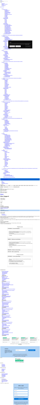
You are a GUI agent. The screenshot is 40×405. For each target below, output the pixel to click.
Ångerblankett (3, 376)
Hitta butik (3, 369)
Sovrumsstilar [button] (6, 115)
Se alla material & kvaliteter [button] (6, 94)
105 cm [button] (6, 42)
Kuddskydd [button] (6, 85)
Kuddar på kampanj (5, 74)
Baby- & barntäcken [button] (7, 57)
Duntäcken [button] (6, 51)
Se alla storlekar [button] (5, 23)
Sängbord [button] (6, 103)
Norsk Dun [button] (6, 164)
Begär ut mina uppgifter (5, 380)
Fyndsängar (4, 173)
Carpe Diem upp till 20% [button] (8, 28)
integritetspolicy (16, 356)
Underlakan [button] (6, 81)
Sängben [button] (6, 15)
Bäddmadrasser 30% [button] (7, 145)
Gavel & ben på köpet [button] (7, 24)
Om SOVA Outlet (5, 169)
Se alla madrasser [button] (5, 40)
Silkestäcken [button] (6, 53)
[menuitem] (22, 10)
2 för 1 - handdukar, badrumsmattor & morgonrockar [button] (11, 130)
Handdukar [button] (6, 120)
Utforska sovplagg (5, 111)
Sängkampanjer (5, 134)
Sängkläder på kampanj (6, 95)
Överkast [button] (6, 83)
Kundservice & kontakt (5, 373)
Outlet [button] (6, 170)
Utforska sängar (5, 9)
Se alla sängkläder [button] (5, 87)
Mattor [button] (6, 109)
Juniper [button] (6, 127)
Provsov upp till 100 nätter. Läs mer (6, 178)
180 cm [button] (6, 22)
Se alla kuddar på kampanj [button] (6, 76)
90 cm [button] (6, 19)
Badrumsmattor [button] (7, 122)
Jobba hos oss (3, 366)
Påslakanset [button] (6, 80)
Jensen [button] (6, 155)
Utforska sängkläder (5, 79)
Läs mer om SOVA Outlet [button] (6, 172)
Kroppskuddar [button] (7, 67)
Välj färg (1, 186)
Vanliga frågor (3, 375)
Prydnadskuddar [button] (7, 84)
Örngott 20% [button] (6, 97)
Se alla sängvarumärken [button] (6, 158)
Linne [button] (5, 91)
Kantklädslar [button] (6, 108)
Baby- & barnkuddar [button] (7, 69)
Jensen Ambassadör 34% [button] (8, 29)
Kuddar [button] (3, 62)
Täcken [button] (3, 50)
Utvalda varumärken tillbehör (7, 159)
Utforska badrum (5, 119)
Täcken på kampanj (5, 58)
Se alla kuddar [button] (5, 70)
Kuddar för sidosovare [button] (8, 72)
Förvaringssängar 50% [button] (8, 27)
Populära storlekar (5, 18)
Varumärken (3, 365)
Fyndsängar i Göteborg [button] (8, 32)
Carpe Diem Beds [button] (7, 152)
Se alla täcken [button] (5, 54)
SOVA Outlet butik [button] (7, 174)
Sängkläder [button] (3, 78)
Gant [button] (5, 161)
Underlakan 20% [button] (7, 98)
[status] (2, 212)
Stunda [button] (6, 165)
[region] (20, 44)
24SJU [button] (6, 151)
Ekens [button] (6, 153)
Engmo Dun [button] (6, 160)
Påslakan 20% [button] (6, 96)
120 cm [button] (6, 20)
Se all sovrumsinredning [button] (6, 110)
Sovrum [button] (3, 101)
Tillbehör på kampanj (6, 142)
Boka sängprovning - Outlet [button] (8, 175)
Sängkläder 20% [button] (7, 144)
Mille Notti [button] (6, 128)
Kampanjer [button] (3, 133)
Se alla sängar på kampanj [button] (6, 33)
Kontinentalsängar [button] (7, 10)
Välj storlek (1, 184)
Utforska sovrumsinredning (6, 102)
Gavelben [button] (6, 16)
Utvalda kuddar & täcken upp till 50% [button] (9, 143)
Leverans (3, 370)
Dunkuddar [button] (6, 63)
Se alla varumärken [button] (5, 129)
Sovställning (4, 71)
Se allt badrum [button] (5, 124)
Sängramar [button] (6, 13)
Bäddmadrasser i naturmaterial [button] (8, 39)
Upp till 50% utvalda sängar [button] (8, 25)
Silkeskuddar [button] (6, 65)
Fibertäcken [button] (6, 52)
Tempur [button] (6, 157)
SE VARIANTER (4, 275)
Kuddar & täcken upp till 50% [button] (8, 59)
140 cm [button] (6, 21)
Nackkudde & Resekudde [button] (8, 68)
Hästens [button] (6, 154)
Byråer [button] (6, 104)
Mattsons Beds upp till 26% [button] (8, 30)
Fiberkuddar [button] (6, 64)
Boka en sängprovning (4, 179)
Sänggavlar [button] (6, 116)
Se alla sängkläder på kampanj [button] (7, 99)
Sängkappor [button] (6, 86)
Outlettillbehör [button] (7, 171)
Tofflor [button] (6, 112)
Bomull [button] (6, 90)
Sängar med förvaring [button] (7, 12)
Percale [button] (6, 89)
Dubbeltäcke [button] (6, 56)
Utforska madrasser (5, 36)
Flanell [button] (6, 93)
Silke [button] (5, 92)
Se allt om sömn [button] (5, 117)
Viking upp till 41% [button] (7, 31)
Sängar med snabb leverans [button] (8, 14)
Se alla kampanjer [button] (5, 131)
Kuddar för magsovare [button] (8, 73)
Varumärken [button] (3, 150)
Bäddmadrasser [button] (7, 37)
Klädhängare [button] (6, 106)
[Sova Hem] (1, 0)
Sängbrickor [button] (6, 107)
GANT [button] (6, 126)
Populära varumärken (6, 125)
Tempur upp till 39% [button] (7, 140)
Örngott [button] (6, 82)
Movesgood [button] (6, 163)
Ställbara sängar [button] (7, 11)
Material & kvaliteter (6, 88)
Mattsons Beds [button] (7, 156)
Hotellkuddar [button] (6, 66)
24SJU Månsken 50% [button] (7, 136)
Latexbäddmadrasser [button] (7, 38)
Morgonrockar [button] (7, 113)
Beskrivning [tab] (3, 214)
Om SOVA (3, 364)
